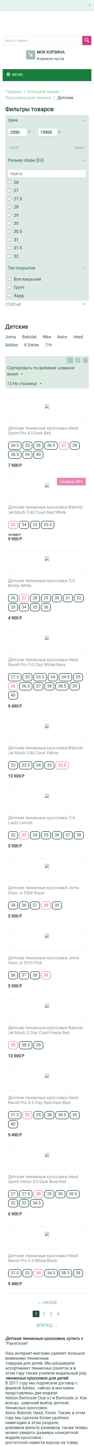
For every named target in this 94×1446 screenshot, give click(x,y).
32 (79, 597)
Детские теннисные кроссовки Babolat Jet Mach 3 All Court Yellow (45, 750)
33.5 (40, 676)
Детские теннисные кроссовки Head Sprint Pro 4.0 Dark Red (43, 431)
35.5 (48, 524)
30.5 (73, 1193)
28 (35, 597)
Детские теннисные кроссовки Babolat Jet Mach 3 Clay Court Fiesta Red (45, 1030)
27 (24, 597)
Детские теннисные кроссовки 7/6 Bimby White (41, 583)
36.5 (51, 445)
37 (63, 445)
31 (68, 597)
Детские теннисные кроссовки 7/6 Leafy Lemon (41, 820)
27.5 (15, 676)
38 (74, 445)
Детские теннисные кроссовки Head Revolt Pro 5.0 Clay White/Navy (43, 662)
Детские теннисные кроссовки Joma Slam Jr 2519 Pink (43, 960)
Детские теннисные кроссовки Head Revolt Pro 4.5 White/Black (43, 1258)
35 (27, 445)
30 (57, 597)
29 (46, 597)
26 (13, 597)
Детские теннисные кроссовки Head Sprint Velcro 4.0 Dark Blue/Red (43, 1179)
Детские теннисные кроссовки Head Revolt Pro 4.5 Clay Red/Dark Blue (43, 1100)
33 (13, 524)
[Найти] (86, 40)
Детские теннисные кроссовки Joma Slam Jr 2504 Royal (43, 890)
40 (38, 454)
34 (24, 524)
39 (27, 454)
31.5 (15, 1114)
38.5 (15, 454)
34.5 (15, 445)
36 (38, 445)
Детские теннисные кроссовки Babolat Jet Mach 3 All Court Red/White (45, 510)
